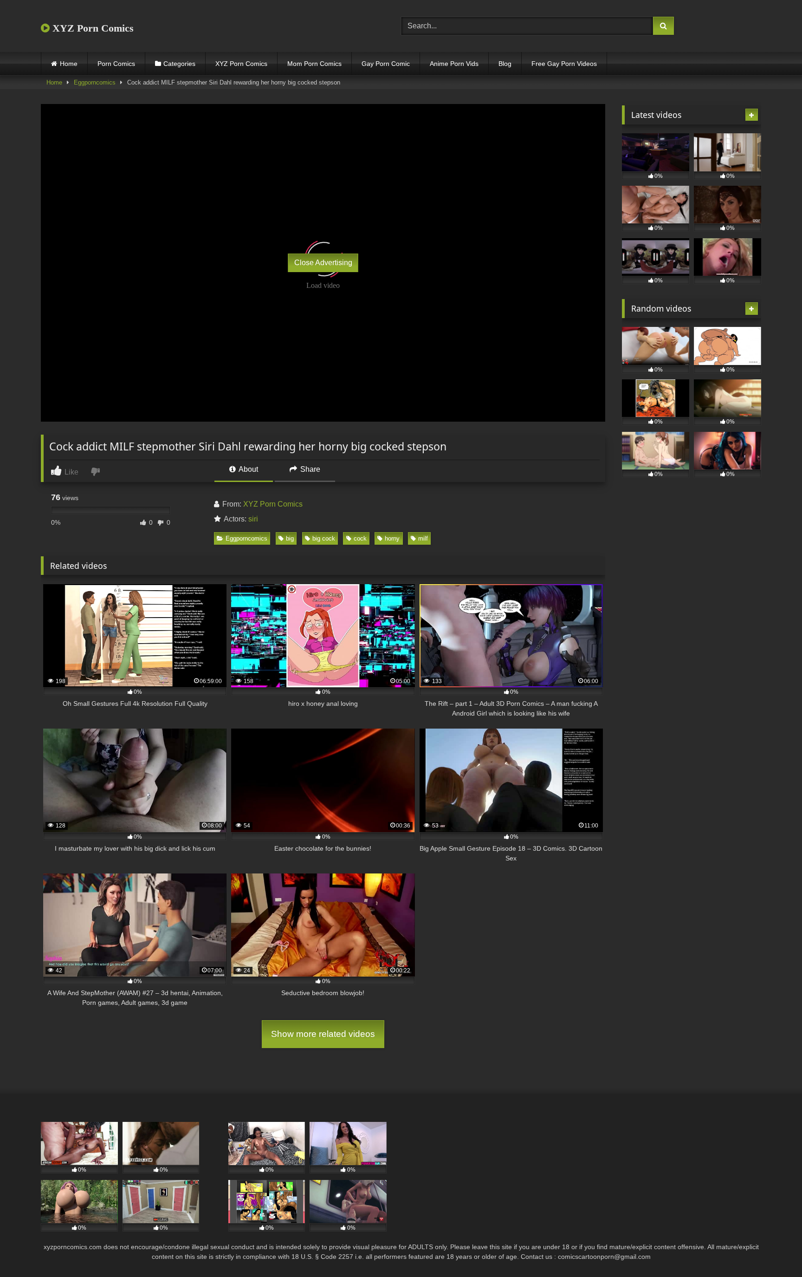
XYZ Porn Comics (92, 28)
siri (253, 519)
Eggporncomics (95, 82)
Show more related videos (323, 1034)
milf (423, 538)
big (290, 538)
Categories (179, 63)
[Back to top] (773, 1249)
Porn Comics (116, 63)
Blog (504, 63)
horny (392, 538)
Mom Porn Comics (314, 63)
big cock (323, 538)
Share (309, 469)
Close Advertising (323, 263)
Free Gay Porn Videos (564, 63)
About (247, 469)
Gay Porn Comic (386, 63)
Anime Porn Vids (454, 63)
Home (69, 63)
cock (360, 538)
